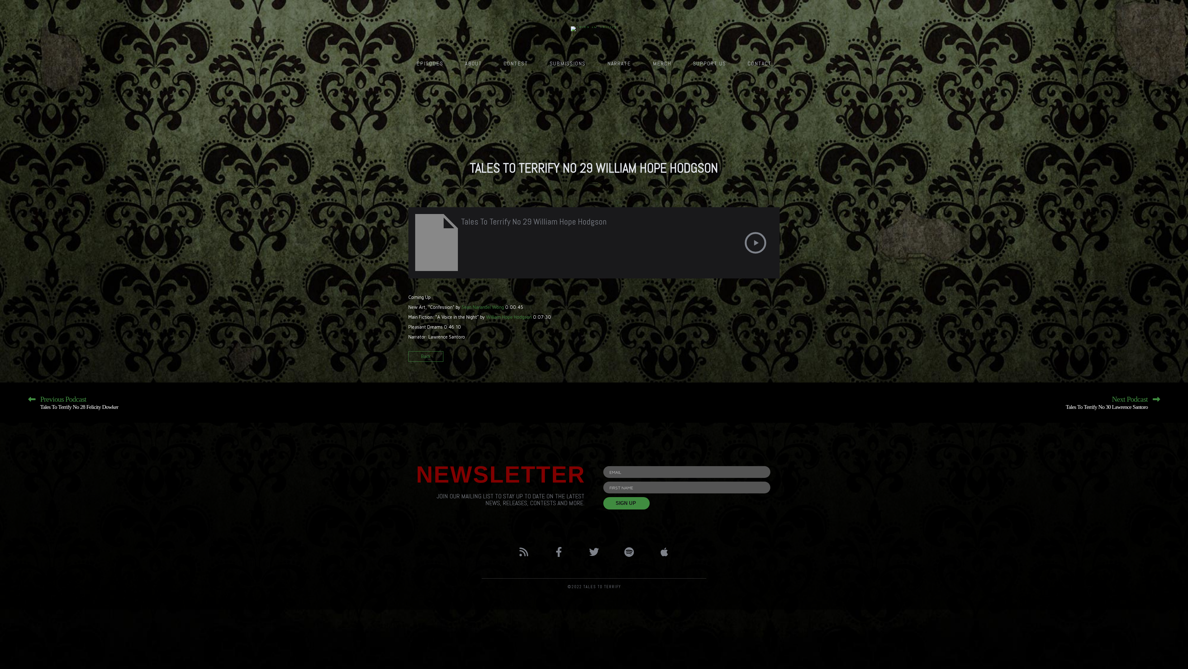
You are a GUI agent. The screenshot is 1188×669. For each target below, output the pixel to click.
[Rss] (524, 552)
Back (426, 356)
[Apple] (664, 552)
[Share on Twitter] (763, 358)
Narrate (619, 63)
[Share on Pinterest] (774, 358)
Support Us (709, 63)
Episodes (429, 63)
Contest (516, 63)
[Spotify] (629, 552)
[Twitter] (594, 552)
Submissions (568, 63)
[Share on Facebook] (752, 358)
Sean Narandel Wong (483, 307)
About (473, 63)
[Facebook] (559, 552)
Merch (662, 63)
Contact (760, 63)
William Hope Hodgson (509, 317)
